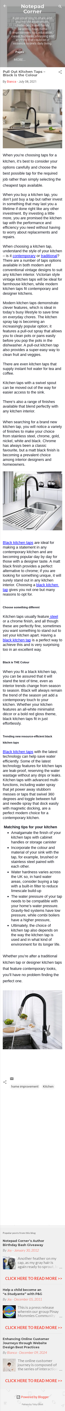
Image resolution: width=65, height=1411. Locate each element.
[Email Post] (12, 1079)
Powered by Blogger (34, 1397)
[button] (60, 72)
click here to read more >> (33, 1278)
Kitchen (48, 1086)
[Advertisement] (32, 1195)
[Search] (60, 7)
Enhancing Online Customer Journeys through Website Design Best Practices (26, 1343)
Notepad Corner (32, 8)
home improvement (24, 1086)
